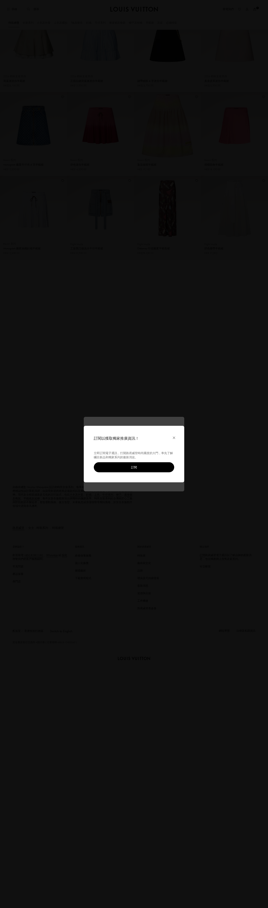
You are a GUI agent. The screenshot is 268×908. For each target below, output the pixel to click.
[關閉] (174, 437)
